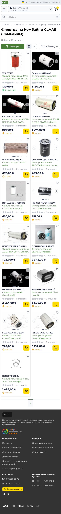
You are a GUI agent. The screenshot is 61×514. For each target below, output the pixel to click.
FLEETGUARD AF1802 (42, 333)
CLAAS (31, 24)
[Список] (34, 46)
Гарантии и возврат (42, 447)
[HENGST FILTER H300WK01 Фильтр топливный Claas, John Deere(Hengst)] (15, 364)
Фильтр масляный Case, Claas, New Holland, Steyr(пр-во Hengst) (44, 207)
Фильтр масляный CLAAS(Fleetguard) (11, 336)
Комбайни (18, 24)
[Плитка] (29, 46)
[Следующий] (56, 61)
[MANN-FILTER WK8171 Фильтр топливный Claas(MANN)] (15, 277)
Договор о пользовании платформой (15, 462)
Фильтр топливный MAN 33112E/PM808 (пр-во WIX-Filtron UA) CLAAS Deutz (15, 77)
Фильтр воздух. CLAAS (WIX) (13, 163)
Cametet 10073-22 (41, 116)
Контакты (55, 2)
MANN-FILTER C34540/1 (43, 289)
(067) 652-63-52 (12, 484)
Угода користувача (12, 468)
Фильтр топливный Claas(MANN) (12, 293)
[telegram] (3, 494)
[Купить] (26, 88)
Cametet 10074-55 (11, 116)
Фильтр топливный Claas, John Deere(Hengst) (15, 380)
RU (5, 414)
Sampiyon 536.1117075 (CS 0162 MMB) (45, 160)
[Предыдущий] (34, 61)
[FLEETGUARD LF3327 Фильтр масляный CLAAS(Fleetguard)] (15, 320)
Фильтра (14, 46)
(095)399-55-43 (12, 479)
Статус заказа (39, 452)
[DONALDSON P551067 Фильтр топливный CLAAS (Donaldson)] (45, 234)
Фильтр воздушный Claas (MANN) (45, 293)
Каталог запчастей (12, 447)
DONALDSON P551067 (43, 246)
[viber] (8, 494)
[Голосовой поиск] (57, 17)
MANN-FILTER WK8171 (13, 289)
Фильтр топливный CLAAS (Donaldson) (12, 207)
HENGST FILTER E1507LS (14, 246)
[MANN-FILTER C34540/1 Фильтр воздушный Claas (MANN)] (45, 277)
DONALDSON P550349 (13, 203)
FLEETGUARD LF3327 (13, 333)
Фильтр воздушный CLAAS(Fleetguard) (42, 336)
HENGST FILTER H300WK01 (10, 376)
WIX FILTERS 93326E (12, 160)
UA (26, 2)
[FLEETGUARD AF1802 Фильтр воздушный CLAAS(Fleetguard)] (45, 320)
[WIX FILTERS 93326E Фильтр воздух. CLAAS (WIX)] (15, 147)
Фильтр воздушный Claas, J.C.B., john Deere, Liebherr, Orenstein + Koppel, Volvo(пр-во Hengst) (15, 250)
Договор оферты (11, 456)
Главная (6, 24)
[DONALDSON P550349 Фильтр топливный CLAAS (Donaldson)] (15, 191)
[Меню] (4, 9)
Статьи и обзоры (11, 452)
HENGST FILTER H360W (43, 203)
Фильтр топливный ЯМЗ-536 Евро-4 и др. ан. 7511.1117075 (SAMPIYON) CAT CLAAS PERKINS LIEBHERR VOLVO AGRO (44, 163)
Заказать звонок (14, 489)
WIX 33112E (7, 73)
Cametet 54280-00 (41, 73)
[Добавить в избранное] (28, 53)
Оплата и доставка (39, 2)
